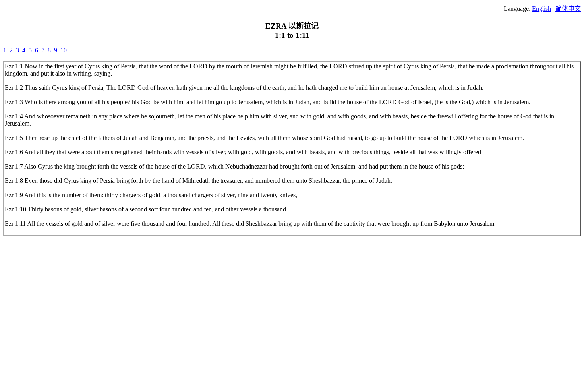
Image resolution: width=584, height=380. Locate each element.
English (541, 8)
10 (63, 50)
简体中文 (568, 8)
